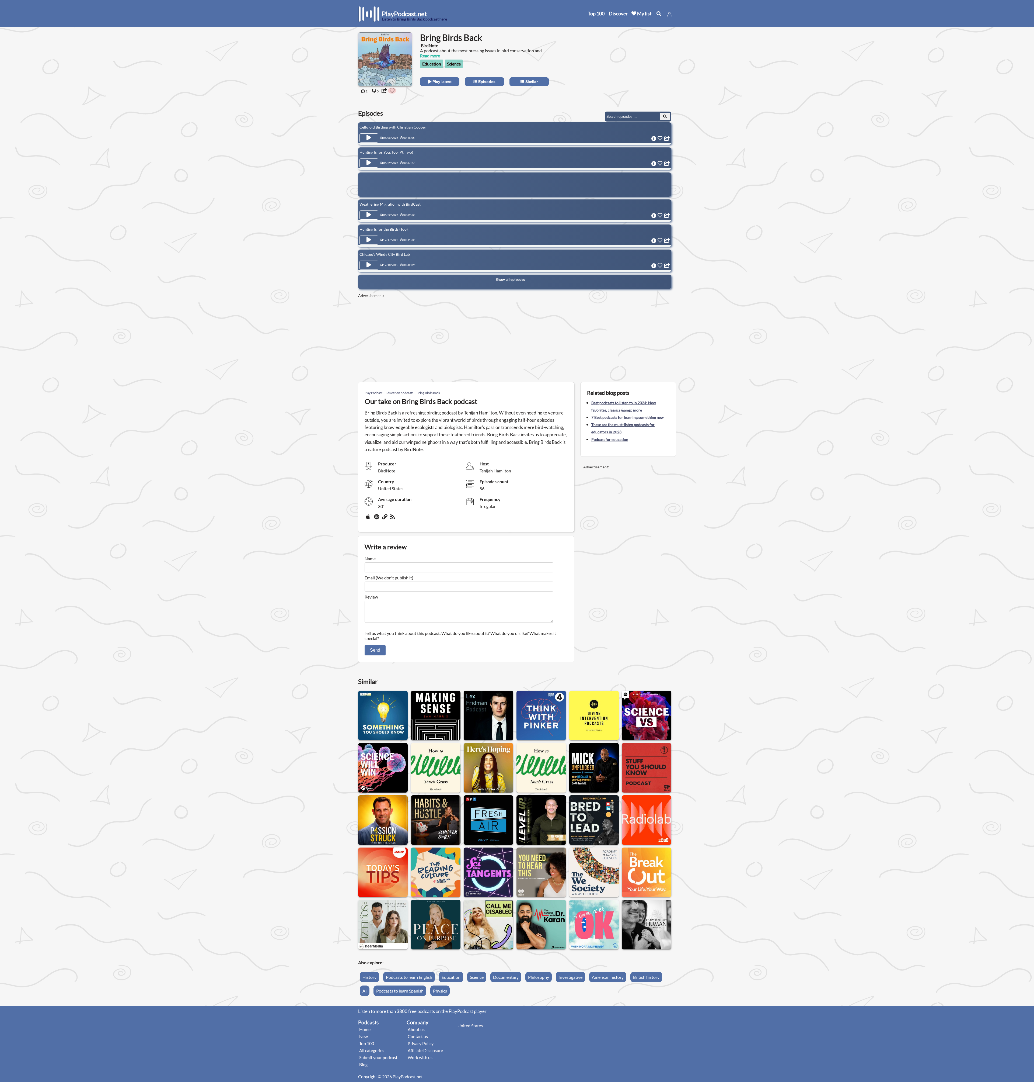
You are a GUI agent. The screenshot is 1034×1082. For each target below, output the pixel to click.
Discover (618, 13)
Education (431, 63)
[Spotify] (377, 518)
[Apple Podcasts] (369, 518)
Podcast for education (609, 439)
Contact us (418, 1036)
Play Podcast (373, 393)
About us (416, 1029)
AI (364, 990)
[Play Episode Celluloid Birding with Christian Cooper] (368, 138)
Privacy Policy (421, 1043)
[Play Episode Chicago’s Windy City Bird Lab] (368, 265)
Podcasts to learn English (409, 977)
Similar (531, 81)
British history (646, 977)
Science (454, 63)
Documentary (506, 977)
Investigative (570, 977)
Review (371, 596)
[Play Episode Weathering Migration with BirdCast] (368, 215)
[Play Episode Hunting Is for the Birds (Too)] (368, 240)
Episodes (486, 81)
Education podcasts (399, 393)
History (369, 977)
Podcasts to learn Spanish (400, 990)
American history (608, 977)
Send (375, 650)
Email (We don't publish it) (389, 577)
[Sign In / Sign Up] (669, 14)
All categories (371, 1050)
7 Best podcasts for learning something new (627, 417)
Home (365, 1029)
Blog (363, 1064)
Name (370, 558)
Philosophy (538, 977)
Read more (430, 55)
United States (470, 1025)
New (363, 1036)
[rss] (393, 518)
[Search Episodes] (665, 116)
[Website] (385, 518)
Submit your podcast (378, 1057)
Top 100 (596, 13)
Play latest (441, 81)
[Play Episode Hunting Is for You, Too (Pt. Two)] (368, 163)
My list (644, 13)
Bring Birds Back (428, 393)
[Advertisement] (628, 66)
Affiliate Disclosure (425, 1050)
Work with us (420, 1057)
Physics (440, 990)
